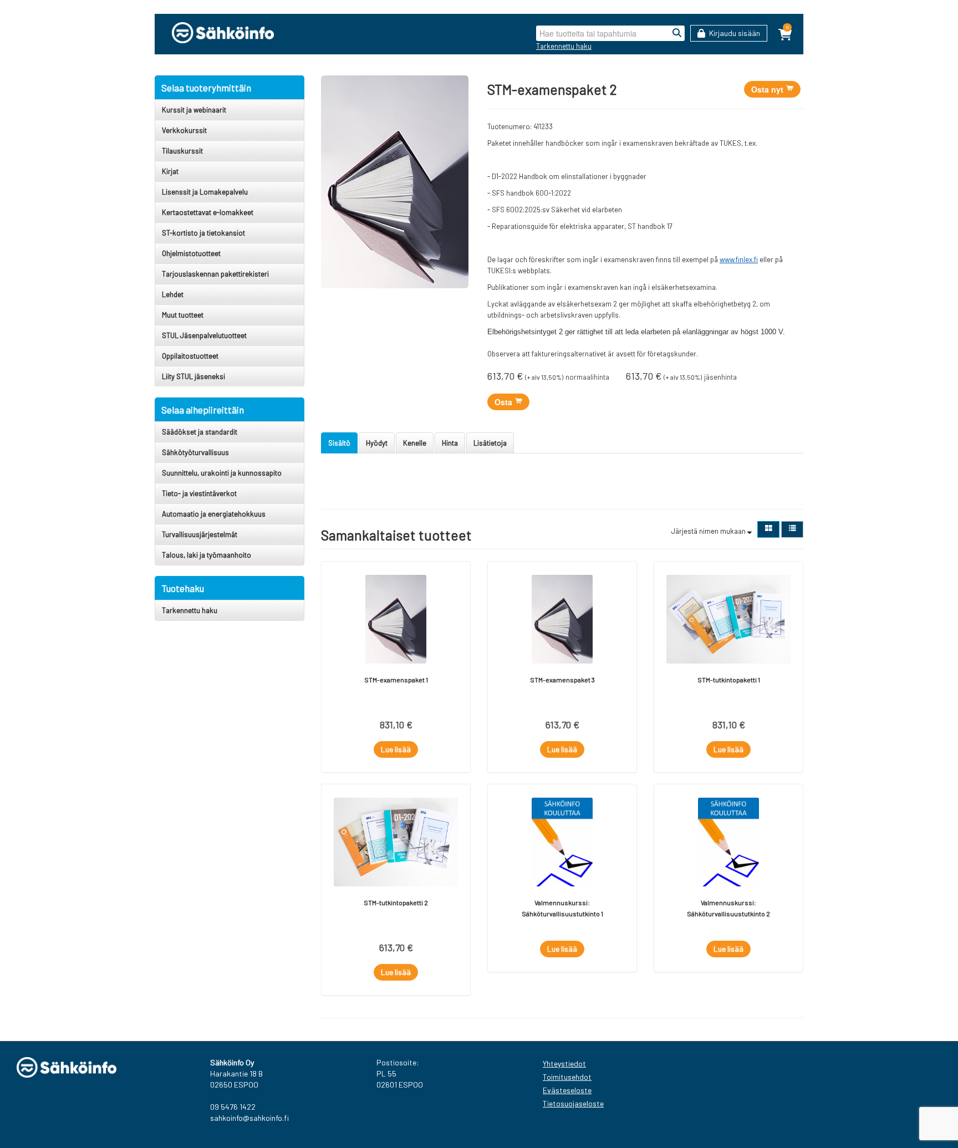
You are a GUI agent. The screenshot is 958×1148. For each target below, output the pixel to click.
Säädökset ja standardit (199, 431)
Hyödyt (377, 442)
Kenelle (414, 442)
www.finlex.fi (739, 259)
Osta (504, 401)
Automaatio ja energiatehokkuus (214, 513)
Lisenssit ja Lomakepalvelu (205, 191)
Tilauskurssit (182, 150)
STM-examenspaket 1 (396, 679)
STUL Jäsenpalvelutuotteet (204, 335)
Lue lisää (396, 749)
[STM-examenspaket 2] (394, 180)
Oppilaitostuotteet (190, 355)
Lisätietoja (490, 442)
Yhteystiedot (564, 1063)
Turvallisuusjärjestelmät (199, 534)
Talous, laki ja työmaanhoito (206, 554)
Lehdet (173, 294)
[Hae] (677, 33)
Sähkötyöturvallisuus (195, 452)
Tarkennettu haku (564, 46)
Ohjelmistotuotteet (191, 253)
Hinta (450, 442)
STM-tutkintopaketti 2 (396, 902)
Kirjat (170, 171)
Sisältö (339, 442)
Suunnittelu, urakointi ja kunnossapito (222, 472)
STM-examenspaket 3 (562, 679)
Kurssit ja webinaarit (194, 109)
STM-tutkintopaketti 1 (728, 679)
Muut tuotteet (182, 314)
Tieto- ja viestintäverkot (199, 493)
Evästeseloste (567, 1090)
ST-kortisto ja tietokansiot (203, 232)
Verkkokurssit (184, 130)
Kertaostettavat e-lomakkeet (207, 212)
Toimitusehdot (567, 1076)
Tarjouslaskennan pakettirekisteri (215, 273)
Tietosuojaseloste (573, 1103)
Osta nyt (768, 89)
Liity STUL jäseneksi (193, 376)
